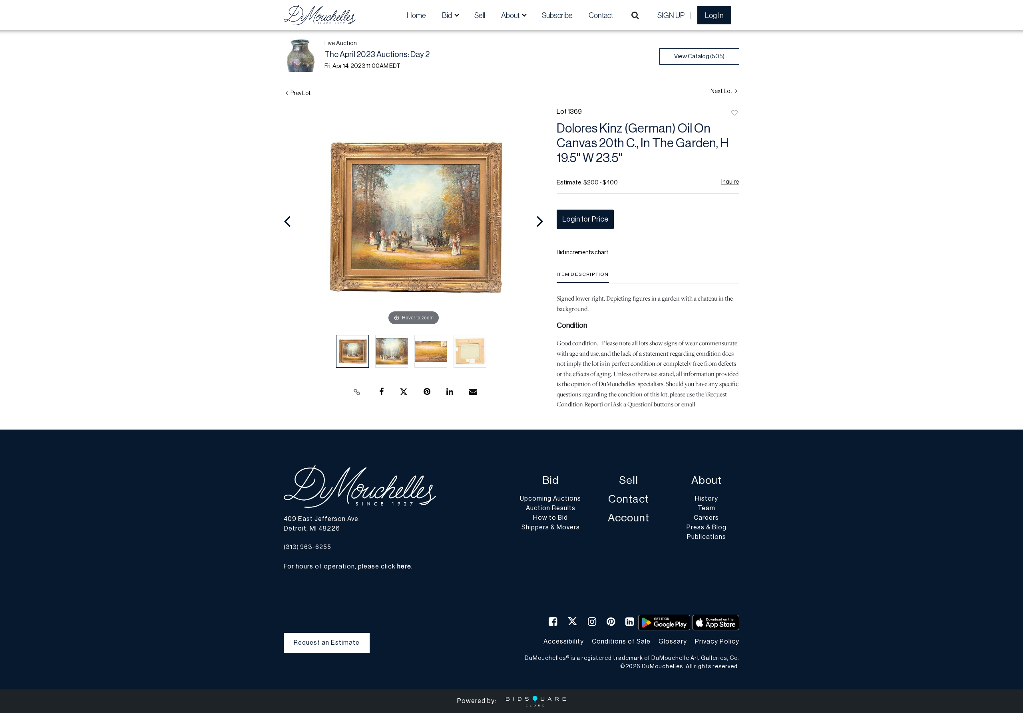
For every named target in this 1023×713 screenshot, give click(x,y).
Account (628, 518)
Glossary (673, 641)
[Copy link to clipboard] (357, 392)
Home (416, 15)
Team (706, 508)
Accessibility (563, 641)
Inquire (730, 182)
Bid (550, 480)
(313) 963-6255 (307, 547)
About (706, 480)
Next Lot (722, 91)
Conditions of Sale (621, 641)
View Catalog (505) (699, 56)
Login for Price (585, 219)
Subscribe (557, 15)
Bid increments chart (583, 252)
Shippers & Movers (550, 527)
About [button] (511, 15)
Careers (706, 518)
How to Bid (550, 518)
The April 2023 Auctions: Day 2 (377, 55)
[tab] (583, 277)
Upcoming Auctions (550, 498)
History (706, 498)
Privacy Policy (717, 641)
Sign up (671, 15)
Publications (706, 537)
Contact (601, 15)
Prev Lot (300, 93)
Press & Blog (706, 527)
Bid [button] (447, 15)
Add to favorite (734, 113)
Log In (714, 15)
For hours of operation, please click (347, 566)
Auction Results (550, 508)
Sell (479, 15)
